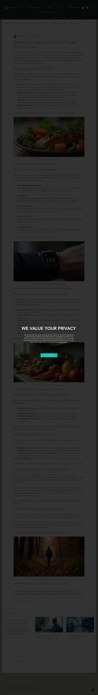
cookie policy (63, 342)
